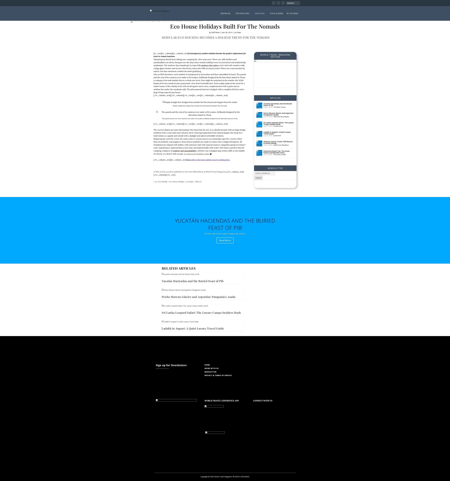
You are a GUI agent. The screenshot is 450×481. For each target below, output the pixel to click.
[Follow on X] (260, 404)
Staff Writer (215, 32)
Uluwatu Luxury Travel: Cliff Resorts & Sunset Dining (278, 142)
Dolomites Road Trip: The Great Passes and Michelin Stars (276, 152)
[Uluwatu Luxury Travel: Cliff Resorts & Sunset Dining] (259, 143)
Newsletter (210, 372)
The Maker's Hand (279, 107)
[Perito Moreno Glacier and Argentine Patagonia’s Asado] (259, 115)
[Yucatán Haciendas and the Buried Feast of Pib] (259, 105)
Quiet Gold (277, 136)
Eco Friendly (162, 182)
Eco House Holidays (176, 182)
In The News (292, 14)
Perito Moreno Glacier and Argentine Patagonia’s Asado (278, 114)
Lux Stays (259, 14)
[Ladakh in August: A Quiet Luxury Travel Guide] (259, 134)
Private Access (278, 126)
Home (207, 365)
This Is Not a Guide (280, 155)
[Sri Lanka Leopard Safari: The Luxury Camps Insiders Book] (259, 124)
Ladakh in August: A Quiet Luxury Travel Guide (277, 133)
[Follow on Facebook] (255, 404)
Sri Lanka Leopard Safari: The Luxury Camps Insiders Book (278, 123)
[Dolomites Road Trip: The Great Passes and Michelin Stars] (259, 153)
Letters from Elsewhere (281, 145)
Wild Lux (198, 182)
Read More (225, 240)
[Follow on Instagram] (264, 404)
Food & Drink (276, 14)
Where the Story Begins (281, 117)
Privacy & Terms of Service (218, 375)
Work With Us (211, 368)
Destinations (242, 14)
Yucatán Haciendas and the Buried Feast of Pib (277, 104)
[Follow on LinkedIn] (269, 404)
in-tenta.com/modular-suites (197, 154)
